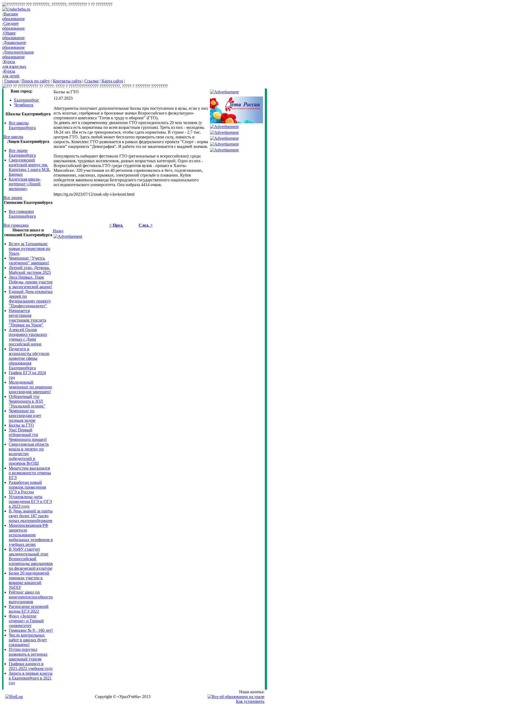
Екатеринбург (26, 100)
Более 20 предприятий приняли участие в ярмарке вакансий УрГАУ (29, 580)
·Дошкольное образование (14, 45)
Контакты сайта (67, 81)
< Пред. (116, 225)
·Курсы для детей (10, 73)
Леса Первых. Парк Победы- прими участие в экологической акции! (30, 282)
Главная (11, 81)
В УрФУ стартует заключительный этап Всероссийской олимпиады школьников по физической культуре (31, 559)
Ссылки (91, 81)
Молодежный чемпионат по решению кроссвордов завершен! (30, 387)
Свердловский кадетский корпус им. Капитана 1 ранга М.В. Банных (29, 167)
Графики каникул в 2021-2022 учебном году (31, 666)
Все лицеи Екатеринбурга (22, 152)
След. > (146, 225)
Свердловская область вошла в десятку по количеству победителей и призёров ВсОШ (29, 454)
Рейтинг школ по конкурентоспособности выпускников (31, 597)
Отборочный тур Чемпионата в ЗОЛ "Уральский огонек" (27, 401)
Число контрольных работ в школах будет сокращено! (28, 640)
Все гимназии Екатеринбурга (22, 213)
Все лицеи (12, 197)
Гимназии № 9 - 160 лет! (31, 630)
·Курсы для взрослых (14, 64)
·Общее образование (13, 35)
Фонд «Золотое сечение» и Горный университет (26, 621)
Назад (58, 231)
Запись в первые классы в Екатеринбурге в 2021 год (30, 678)
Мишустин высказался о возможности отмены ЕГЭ (30, 473)
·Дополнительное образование (18, 54)
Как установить (250, 701)
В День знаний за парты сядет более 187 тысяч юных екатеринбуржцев (30, 516)
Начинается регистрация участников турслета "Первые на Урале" (27, 317)
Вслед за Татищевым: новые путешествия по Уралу (29, 249)
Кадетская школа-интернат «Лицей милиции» (25, 184)
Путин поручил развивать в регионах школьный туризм (28, 654)
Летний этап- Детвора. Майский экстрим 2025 (30, 270)
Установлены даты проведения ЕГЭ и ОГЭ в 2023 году (30, 501)
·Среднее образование (13, 25)
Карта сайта (112, 81)
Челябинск (23, 105)
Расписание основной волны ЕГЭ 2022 (29, 608)
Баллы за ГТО (21, 425)
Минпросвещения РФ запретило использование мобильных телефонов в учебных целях (31, 535)
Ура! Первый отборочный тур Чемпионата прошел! (28, 435)
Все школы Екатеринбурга (22, 125)
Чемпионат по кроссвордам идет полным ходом (25, 416)
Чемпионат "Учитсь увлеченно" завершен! (29, 260)
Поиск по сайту (35, 81)
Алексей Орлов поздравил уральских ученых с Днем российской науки (28, 336)
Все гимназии (16, 225)
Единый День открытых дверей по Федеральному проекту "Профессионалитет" (31, 298)
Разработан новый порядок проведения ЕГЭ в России (27, 487)
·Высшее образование (13, 16)
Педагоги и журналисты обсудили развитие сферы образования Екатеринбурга (29, 358)
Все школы (13, 136)
